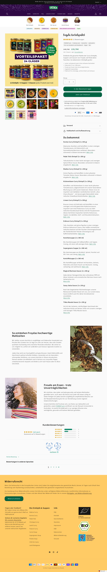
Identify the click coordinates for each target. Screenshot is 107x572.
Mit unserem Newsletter (13, 520)
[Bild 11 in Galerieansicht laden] (10, 115)
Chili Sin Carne (34, 542)
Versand (56, 539)
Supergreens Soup (35, 536)
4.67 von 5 (36, 432)
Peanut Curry (33, 529)
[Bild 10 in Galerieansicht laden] (53, 104)
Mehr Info (89, 152)
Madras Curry (33, 512)
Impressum (57, 526)
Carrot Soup (33, 532)
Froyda (49, 568)
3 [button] (53, 467)
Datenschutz (58, 532)
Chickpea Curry (34, 522)
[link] (29, 21)
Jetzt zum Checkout (82, 95)
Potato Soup (33, 539)
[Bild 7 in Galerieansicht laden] (21, 104)
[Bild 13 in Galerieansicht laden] (32, 115)
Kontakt (56, 516)
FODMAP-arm (60, 406)
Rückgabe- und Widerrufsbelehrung (79, 493)
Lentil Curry (33, 526)
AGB (55, 529)
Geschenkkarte (58, 519)
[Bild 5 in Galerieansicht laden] (53, 93)
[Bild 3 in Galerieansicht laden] (32, 93)
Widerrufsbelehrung (60, 536)
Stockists (57, 522)
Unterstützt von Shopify (57, 568)
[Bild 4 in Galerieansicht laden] (42, 93)
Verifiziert (53, 452)
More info (66, 281)
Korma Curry (33, 516)
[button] (7, 14)
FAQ (55, 512)
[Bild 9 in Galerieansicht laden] (42, 104)
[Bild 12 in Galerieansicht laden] (21, 115)
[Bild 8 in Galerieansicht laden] (32, 104)
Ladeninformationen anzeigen (74, 108)
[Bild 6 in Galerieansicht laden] (10, 104)
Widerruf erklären (14, 499)
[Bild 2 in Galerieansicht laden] (21, 93)
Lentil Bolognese (34, 545)
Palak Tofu (32, 519)
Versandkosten (78, 52)
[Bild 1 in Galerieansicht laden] (10, 93)
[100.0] (49, 446)
